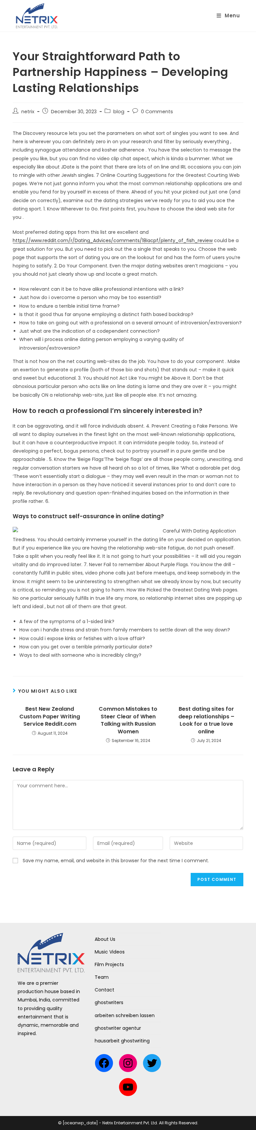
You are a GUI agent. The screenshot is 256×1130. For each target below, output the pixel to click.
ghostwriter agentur (118, 1028)
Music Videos (110, 951)
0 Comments (157, 111)
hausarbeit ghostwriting (122, 1040)
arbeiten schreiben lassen (125, 1015)
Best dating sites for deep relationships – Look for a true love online (206, 720)
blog (118, 111)
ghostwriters (109, 1002)
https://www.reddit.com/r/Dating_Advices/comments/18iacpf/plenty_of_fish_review (113, 240)
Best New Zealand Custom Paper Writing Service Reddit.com (49, 716)
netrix (27, 111)
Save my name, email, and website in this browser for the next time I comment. (116, 860)
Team (102, 977)
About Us (105, 939)
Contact (104, 989)
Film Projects (109, 964)
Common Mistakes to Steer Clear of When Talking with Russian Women (128, 720)
